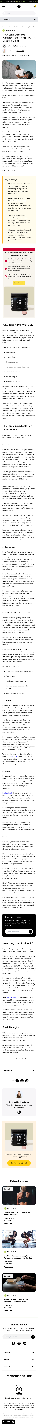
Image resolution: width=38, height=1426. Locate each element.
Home (4, 27)
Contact (7, 1367)
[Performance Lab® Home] (19, 7)
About (6, 1360)
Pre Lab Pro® (12, 756)
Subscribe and (13, 1)
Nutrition (17, 27)
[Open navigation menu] (3, 7)
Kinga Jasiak (20, 51)
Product (7, 1352)
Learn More (17, 283)
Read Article (8, 1223)
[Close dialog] (13, 1422)
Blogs (10, 27)
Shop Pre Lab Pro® (19, 1059)
